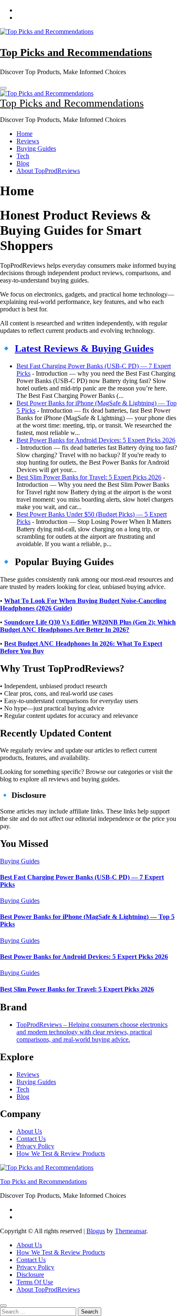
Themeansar (130, 1230)
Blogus (95, 1230)
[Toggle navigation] (3, 88)
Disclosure (30, 1274)
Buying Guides (36, 148)
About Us (29, 1131)
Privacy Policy (35, 1146)
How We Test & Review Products (60, 1153)
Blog (22, 163)
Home (24, 133)
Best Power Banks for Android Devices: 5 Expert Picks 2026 (95, 440)
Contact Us (31, 1138)
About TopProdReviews (48, 170)
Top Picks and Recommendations (76, 52)
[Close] (3, 1305)
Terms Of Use (34, 1282)
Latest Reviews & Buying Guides (84, 348)
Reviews (27, 141)
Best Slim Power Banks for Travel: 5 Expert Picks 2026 (88, 477)
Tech (22, 155)
